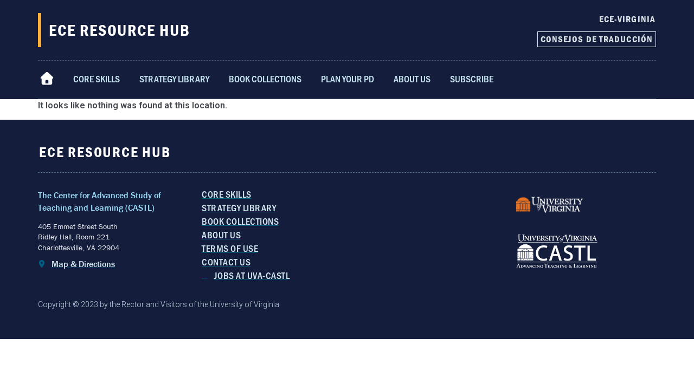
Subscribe (471, 78)
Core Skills (96, 78)
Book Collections (265, 78)
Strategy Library (174, 78)
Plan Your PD (347, 78)
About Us (412, 78)
